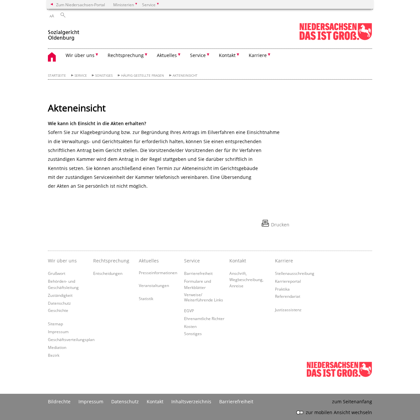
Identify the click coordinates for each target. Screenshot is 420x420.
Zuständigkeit (60, 295)
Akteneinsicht (185, 75)
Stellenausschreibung (294, 273)
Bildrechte (59, 401)
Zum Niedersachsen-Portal (80, 4)
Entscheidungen (107, 273)
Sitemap (55, 323)
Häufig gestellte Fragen (142, 75)
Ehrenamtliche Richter (204, 318)
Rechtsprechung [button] (126, 55)
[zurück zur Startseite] (63, 32)
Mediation (57, 347)
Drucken (280, 224)
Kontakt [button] (227, 55)
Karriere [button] (258, 55)
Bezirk (53, 355)
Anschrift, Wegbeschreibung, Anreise (246, 279)
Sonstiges (104, 75)
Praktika (282, 289)
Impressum (58, 331)
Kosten (190, 326)
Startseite (57, 75)
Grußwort (56, 273)
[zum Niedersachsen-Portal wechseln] (335, 39)
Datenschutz (59, 303)
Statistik (146, 298)
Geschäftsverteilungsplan (71, 339)
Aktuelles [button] (167, 55)
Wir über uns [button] (80, 55)
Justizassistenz (288, 309)
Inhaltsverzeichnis (191, 401)
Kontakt (155, 401)
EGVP (189, 310)
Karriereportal (288, 281)
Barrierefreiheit (198, 273)
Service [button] (198, 55)
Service (80, 75)
